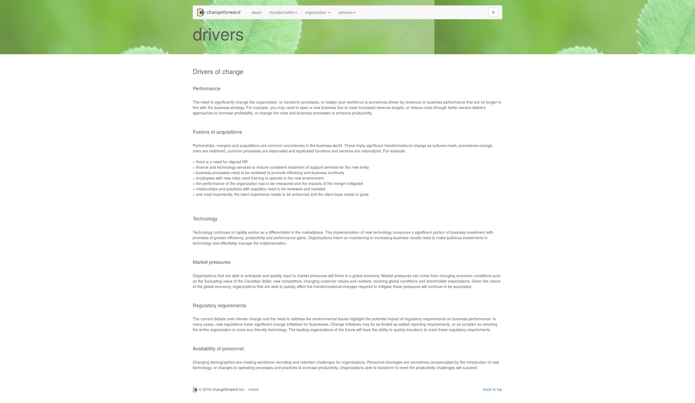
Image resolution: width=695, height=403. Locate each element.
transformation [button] (282, 12)
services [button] (346, 12)
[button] (220, 12)
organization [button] (316, 12)
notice (253, 389)
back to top (492, 389)
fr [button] (493, 12)
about (256, 12)
